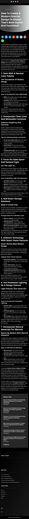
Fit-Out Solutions (5, 474)
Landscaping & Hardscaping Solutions (10, 482)
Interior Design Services (6, 478)
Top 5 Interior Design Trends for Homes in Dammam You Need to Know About (14, 430)
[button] (2, 37)
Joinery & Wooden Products (7, 480)
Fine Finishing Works (5, 476)
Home (2, 490)
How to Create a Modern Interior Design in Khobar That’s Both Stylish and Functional (14, 409)
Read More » (6, 404)
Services (3, 494)
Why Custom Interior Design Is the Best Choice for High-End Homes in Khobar (14, 424)
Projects (3, 496)
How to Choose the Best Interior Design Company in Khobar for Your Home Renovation (14, 401)
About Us (3, 492)
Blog (2, 498)
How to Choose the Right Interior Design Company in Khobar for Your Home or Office (14, 438)
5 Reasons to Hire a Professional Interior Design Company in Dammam (14, 417)
